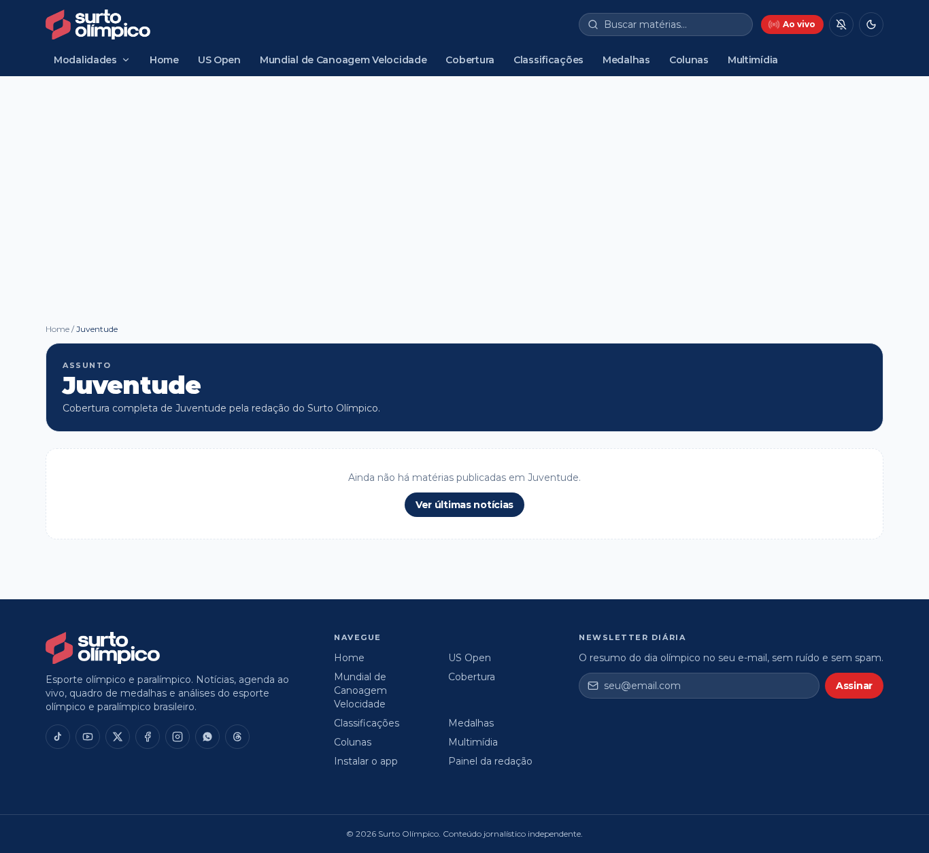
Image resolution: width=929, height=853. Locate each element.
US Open (219, 60)
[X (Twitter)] (117, 736)
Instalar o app (366, 761)
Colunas (689, 60)
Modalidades (85, 60)
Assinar (854, 686)
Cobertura (469, 60)
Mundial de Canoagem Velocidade (343, 60)
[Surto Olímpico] (98, 24)
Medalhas (626, 60)
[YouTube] (87, 736)
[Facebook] (147, 736)
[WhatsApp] (207, 736)
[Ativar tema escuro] (871, 24)
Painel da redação (490, 761)
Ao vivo (799, 24)
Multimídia (753, 60)
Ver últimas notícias (464, 505)
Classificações (548, 60)
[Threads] (237, 736)
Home (164, 60)
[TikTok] (58, 736)
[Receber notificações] (841, 24)
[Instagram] (177, 736)
